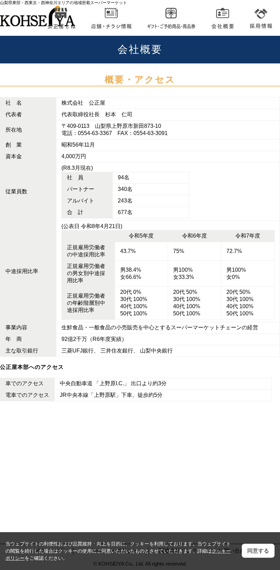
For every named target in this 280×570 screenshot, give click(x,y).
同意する (258, 551)
